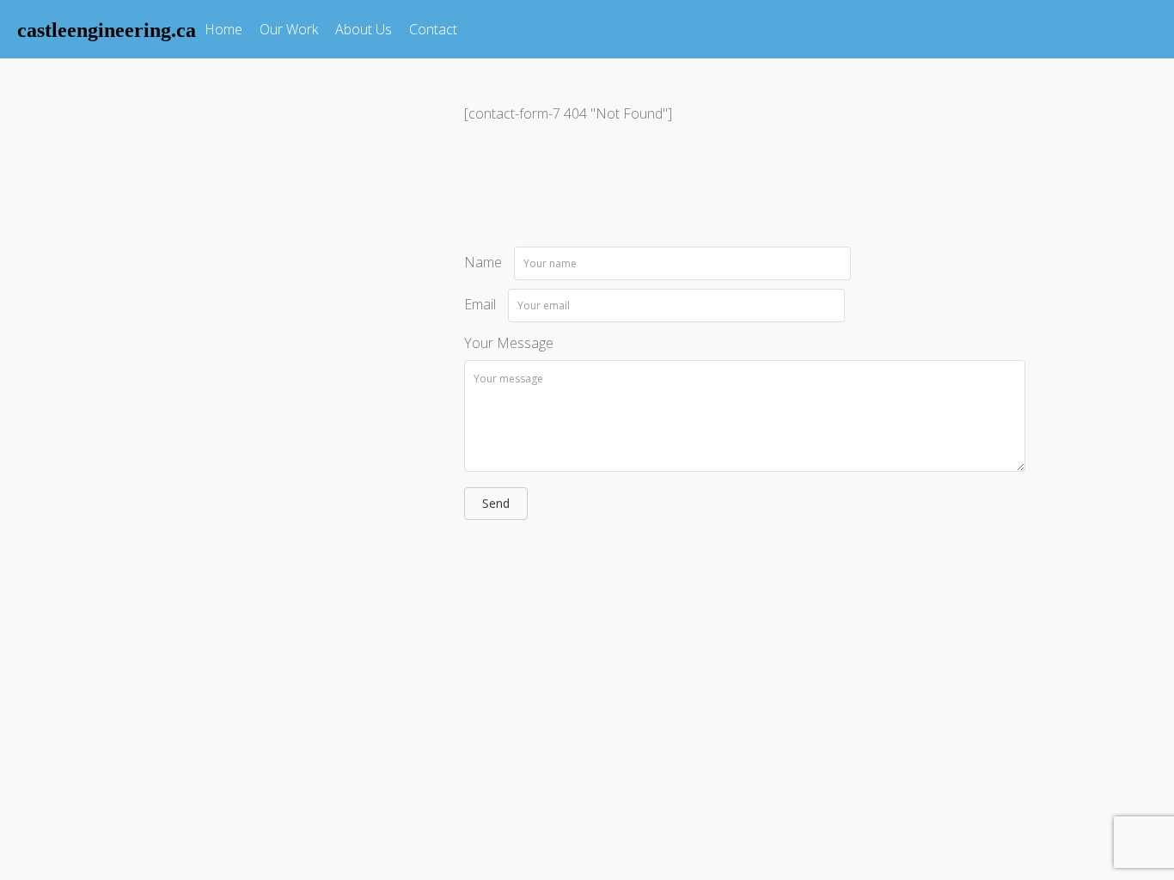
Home (223, 29)
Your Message (508, 342)
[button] (496, 503)
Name (483, 262)
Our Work (289, 29)
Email (480, 304)
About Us (363, 29)
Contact (433, 29)
